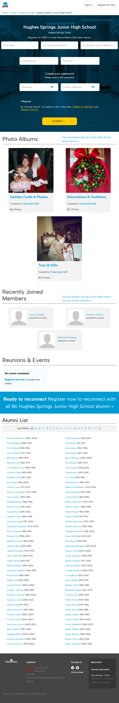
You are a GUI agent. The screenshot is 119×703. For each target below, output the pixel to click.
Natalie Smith (72, 585)
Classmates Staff (30, 203)
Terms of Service (83, 107)
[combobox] (80, 61)
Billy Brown (12, 458)
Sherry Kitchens (15, 609)
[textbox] (80, 61)
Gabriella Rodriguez (67, 337)
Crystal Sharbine (73, 570)
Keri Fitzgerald (14, 531)
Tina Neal (70, 477)
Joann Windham (73, 644)
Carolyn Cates (14, 472)
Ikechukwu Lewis (15, 624)
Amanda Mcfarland (16, 639)
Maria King (12, 604)
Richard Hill (12, 575)
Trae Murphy (71, 467)
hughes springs (26, 12)
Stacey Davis (13, 497)
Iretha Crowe (13, 487)
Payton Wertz (72, 639)
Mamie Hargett (14, 565)
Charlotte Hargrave (16, 570)
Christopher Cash (16, 467)
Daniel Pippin (71, 511)
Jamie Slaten (71, 580)
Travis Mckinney (15, 644)
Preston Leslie (14, 614)
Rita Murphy (71, 463)
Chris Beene (13, 448)
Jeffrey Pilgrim (72, 507)
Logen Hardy (13, 560)
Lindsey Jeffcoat (15, 590)
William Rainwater (74, 521)
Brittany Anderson (16, 438)
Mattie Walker (72, 629)
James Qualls (71, 516)
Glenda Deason (14, 502)
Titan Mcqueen (72, 438)
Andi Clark (12, 482)
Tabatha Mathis (14, 634)
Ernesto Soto (71, 595)
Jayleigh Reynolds (74, 531)
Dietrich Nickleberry (75, 487)
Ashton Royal (71, 551)
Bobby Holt (12, 580)
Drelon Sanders (72, 560)
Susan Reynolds (73, 536)
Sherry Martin (13, 629)
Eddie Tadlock (72, 614)
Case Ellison (13, 511)
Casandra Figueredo (17, 526)
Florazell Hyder (14, 585)
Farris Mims (71, 448)
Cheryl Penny (72, 497)
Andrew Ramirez (73, 526)
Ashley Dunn (13, 507)
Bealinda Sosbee (73, 590)
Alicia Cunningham (16, 492)
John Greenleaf (14, 556)
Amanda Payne (72, 492)
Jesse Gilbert (13, 546)
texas (13, 12)
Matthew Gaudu (15, 541)
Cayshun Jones (14, 600)
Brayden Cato (13, 477)
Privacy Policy (29, 109)
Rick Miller (70, 443)
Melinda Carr (13, 463)
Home (5, 12)
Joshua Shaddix (36, 314)
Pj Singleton (71, 575)
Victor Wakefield (73, 624)
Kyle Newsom (72, 482)
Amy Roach (71, 541)
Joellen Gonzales (15, 551)
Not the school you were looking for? (97, 20)
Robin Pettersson (73, 502)
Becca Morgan (72, 458)
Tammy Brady (14, 453)
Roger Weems (72, 634)
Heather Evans (14, 516)
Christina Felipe (15, 521)
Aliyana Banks (13, 443)
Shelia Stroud (71, 600)
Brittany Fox (13, 536)
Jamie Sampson (73, 556)
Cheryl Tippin (72, 619)
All (32, 428)
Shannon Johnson (95, 314)
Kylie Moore (71, 453)
